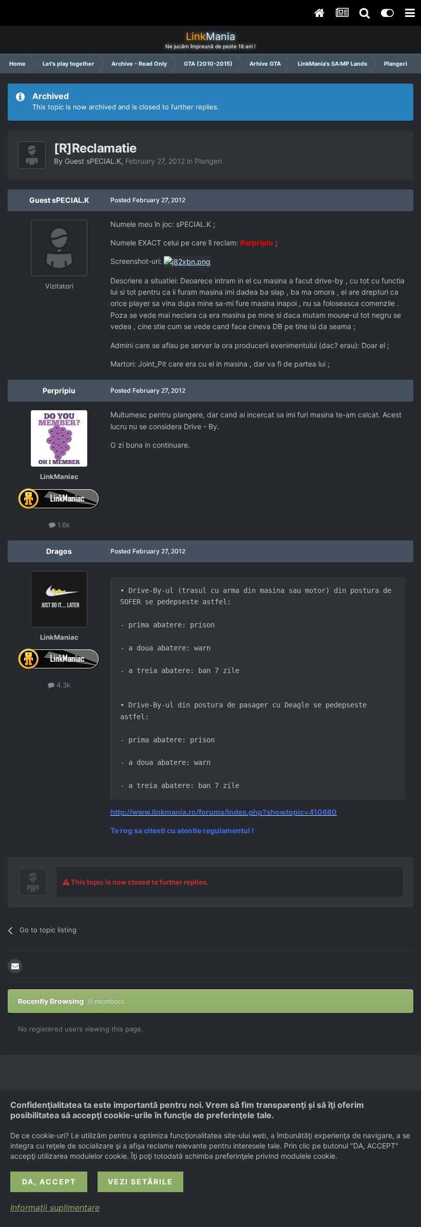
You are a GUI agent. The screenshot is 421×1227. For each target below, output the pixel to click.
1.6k (62, 525)
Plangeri (208, 161)
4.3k (62, 685)
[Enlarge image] (187, 261)
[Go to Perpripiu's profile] (59, 438)
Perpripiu (59, 390)
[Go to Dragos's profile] (59, 599)
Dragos (59, 551)
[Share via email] (15, 966)
